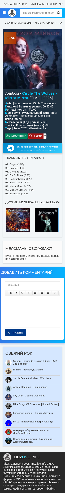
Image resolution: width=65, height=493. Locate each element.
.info (27, 457)
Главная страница (15, 4)
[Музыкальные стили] (4, 13)
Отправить (15, 332)
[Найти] (58, 13)
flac (45, 128)
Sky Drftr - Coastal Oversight (29, 395)
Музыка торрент (45, 22)
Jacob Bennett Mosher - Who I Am (32, 378)
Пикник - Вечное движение (28, 369)
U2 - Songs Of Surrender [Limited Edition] (36, 404)
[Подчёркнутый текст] (22, 293)
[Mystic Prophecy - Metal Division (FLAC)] (18, 208)
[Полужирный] (10, 293)
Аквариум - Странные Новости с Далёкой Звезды (31, 431)
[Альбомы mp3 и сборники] (12, 13)
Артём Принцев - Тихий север (30, 387)
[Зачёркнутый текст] (29, 293)
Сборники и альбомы (18, 22)
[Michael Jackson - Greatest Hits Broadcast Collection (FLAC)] (46, 208)
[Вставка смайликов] (55, 293)
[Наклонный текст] (16, 293)
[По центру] (42, 293)
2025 (24, 128)
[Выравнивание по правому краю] (48, 293)
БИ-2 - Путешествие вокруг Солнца (33, 421)
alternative (35, 128)
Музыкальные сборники (47, 4)
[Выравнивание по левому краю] (35, 293)
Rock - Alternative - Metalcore (32, 114)
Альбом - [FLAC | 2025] (31, 95)
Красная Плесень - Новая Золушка (33, 413)
